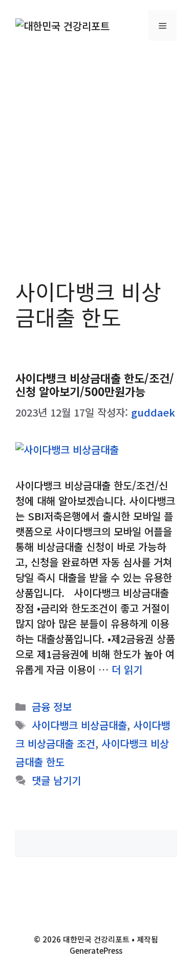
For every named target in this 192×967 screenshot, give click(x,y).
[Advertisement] (96, 152)
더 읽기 (127, 669)
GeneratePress (96, 950)
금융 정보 (52, 706)
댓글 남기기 (56, 780)
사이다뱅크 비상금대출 (79, 725)
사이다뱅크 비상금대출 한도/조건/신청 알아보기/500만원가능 (94, 384)
